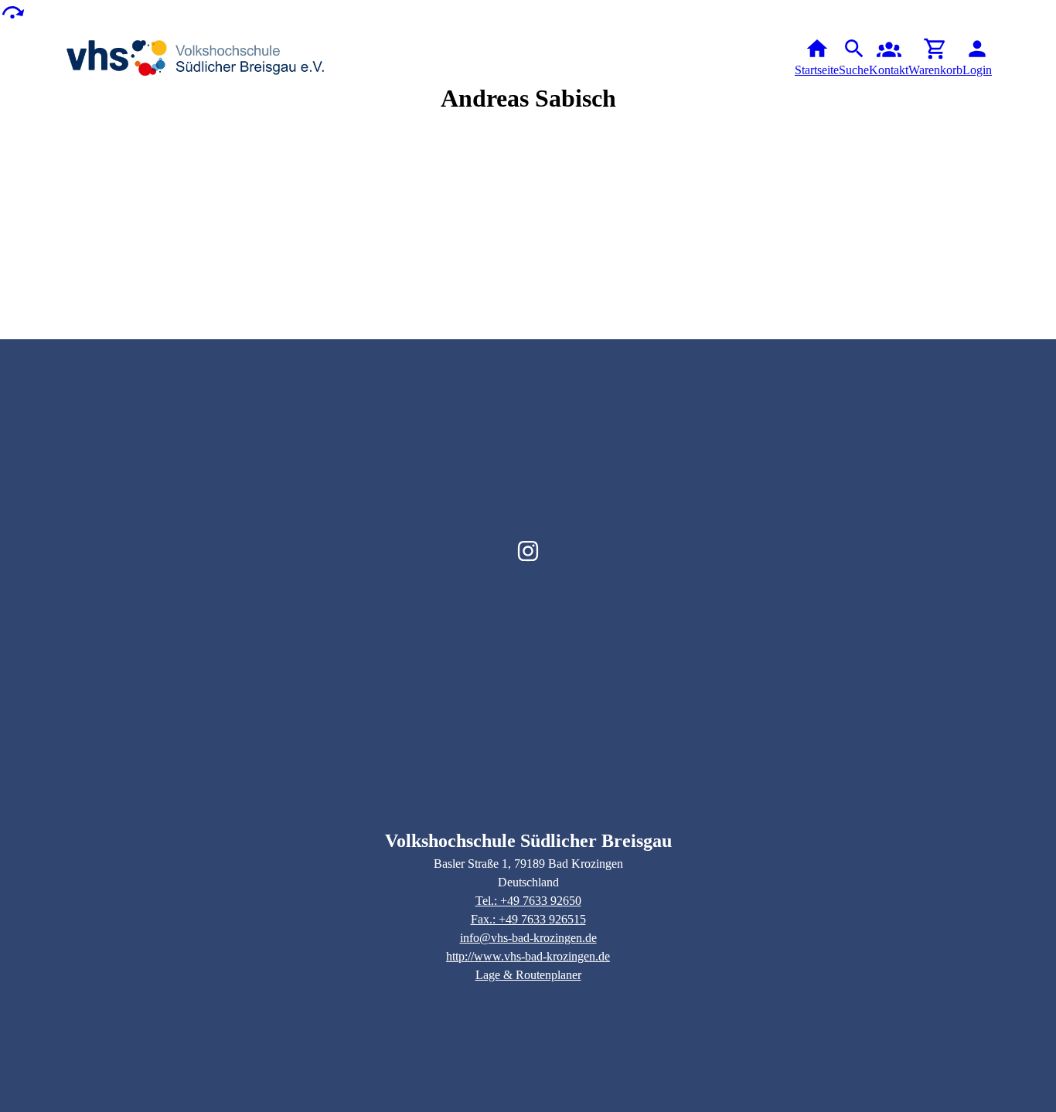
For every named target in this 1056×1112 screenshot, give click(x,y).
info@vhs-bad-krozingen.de (528, 937)
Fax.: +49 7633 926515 (528, 919)
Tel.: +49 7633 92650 (528, 900)
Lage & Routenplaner (528, 974)
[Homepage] (196, 58)
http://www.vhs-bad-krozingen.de (528, 956)
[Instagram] (528, 551)
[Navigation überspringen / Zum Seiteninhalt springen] (12, 11)
